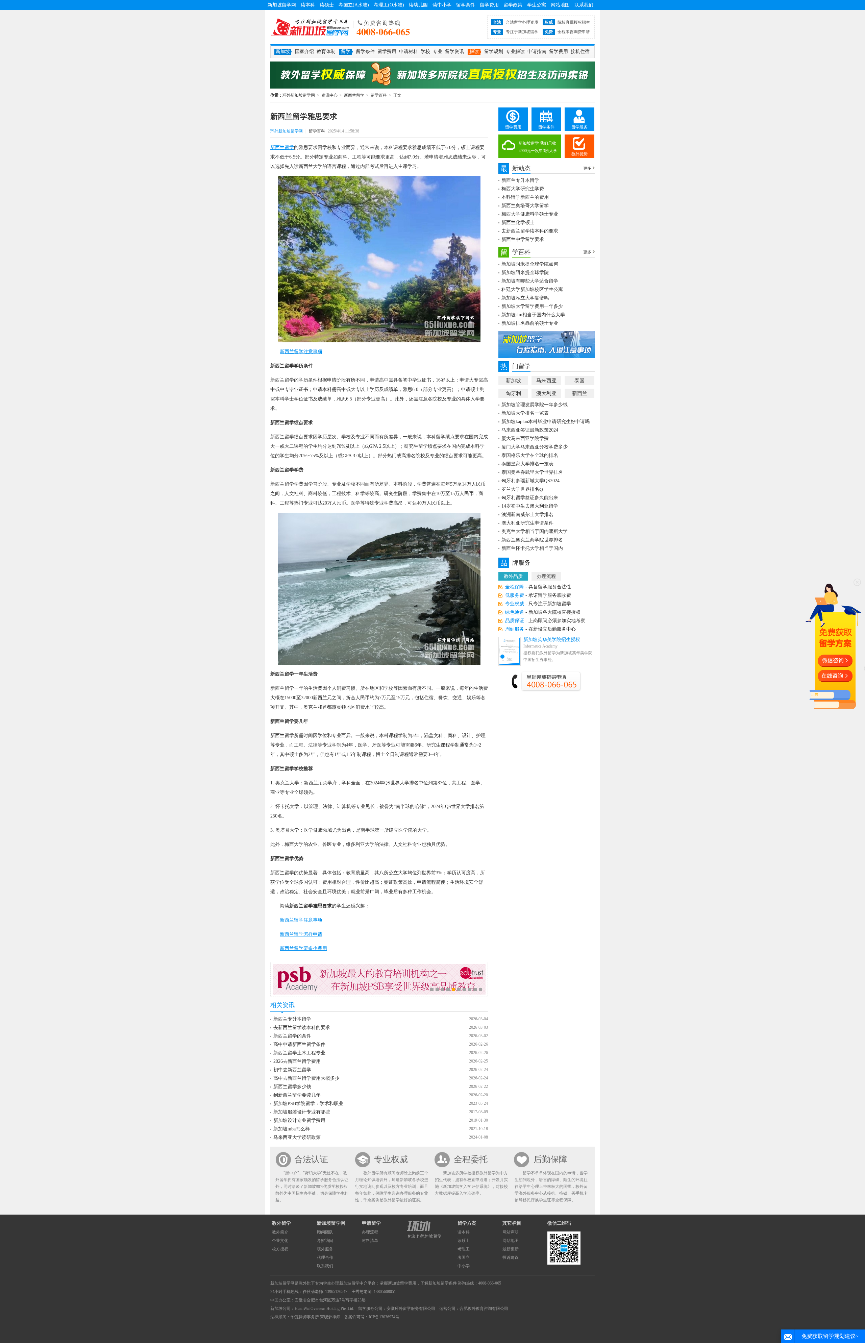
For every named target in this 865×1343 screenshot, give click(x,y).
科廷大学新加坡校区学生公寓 (532, 289)
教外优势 (579, 154)
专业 (437, 51)
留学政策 (512, 4)
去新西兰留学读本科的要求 (301, 1027)
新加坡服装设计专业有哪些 (301, 1112)
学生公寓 (536, 4)
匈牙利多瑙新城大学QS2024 (530, 480)
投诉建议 (510, 1257)
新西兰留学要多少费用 (303, 948)
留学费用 (489, 4)
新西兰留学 (354, 95)
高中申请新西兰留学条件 (299, 1044)
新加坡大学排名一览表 (525, 413)
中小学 (464, 1266)
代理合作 (325, 1257)
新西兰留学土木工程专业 (299, 1052)
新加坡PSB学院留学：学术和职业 (308, 1103)
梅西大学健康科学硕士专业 (529, 214)
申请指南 (536, 51)
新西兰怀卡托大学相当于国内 (532, 548)
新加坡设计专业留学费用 (299, 1120)
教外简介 (280, 1232)
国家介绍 (304, 51)
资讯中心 (329, 95)
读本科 (308, 4)
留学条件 (465, 4)
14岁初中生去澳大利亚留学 (529, 506)
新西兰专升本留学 (292, 1019)
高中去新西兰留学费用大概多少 (306, 1078)
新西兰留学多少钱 (292, 1086)
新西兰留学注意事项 (301, 351)
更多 (587, 168)
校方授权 (280, 1249)
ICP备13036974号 (384, 1317)
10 (480, 989)
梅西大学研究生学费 (522, 188)
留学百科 (379, 95)
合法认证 (311, 1159)
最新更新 (510, 1249)
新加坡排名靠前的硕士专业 (529, 323)
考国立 (464, 1257)
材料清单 (370, 1240)
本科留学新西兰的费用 (525, 197)
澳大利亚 (546, 393)
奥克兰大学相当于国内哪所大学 (534, 531)
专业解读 (515, 51)
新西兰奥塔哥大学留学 (525, 205)
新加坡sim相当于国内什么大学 (533, 314)
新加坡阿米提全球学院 (525, 272)
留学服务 (579, 127)
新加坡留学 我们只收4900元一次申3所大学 (538, 147)
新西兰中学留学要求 (522, 239)
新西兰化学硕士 (518, 222)
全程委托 (471, 1159)
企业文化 (280, 1240)
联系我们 (583, 4)
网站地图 (560, 4)
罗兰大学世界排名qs (522, 489)
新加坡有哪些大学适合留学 (529, 281)
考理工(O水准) (389, 4)
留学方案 (467, 1223)
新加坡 (513, 380)
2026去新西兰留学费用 (297, 1061)
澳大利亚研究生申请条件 (527, 523)
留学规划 (493, 51)
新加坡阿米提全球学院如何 (529, 264)
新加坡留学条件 (442, 1283)
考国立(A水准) (354, 4)
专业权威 (391, 1159)
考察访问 (325, 1240)
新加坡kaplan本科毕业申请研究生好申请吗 (545, 421)
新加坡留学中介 (353, 1283)
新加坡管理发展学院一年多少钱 (534, 404)
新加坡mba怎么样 (291, 1128)
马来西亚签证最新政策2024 (529, 430)
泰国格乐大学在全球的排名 (529, 455)
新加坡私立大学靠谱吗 (525, 297)
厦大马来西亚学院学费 (525, 438)
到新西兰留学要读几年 (297, 1095)
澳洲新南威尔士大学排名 (527, 514)
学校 (425, 51)
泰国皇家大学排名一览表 (527, 463)
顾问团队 (325, 1232)
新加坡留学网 (282, 4)
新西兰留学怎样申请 (301, 934)
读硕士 (327, 4)
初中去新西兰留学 (292, 1069)
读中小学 (441, 4)
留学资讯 (454, 51)
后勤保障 (550, 1159)
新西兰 (579, 393)
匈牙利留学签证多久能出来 (529, 497)
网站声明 (510, 1232)
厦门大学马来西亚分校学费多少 (534, 446)
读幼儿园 (418, 4)
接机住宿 (580, 51)
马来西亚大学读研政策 (297, 1137)
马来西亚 (546, 380)
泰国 (579, 380)
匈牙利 (513, 393)
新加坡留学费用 (402, 1283)
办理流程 (546, 576)
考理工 (464, 1249)
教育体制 (326, 51)
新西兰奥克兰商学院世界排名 (532, 539)
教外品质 (513, 576)
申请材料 (408, 51)
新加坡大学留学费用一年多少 (532, 306)
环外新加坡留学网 (310, 27)
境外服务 (325, 1249)
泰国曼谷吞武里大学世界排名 (532, 472)
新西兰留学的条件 (292, 1036)
